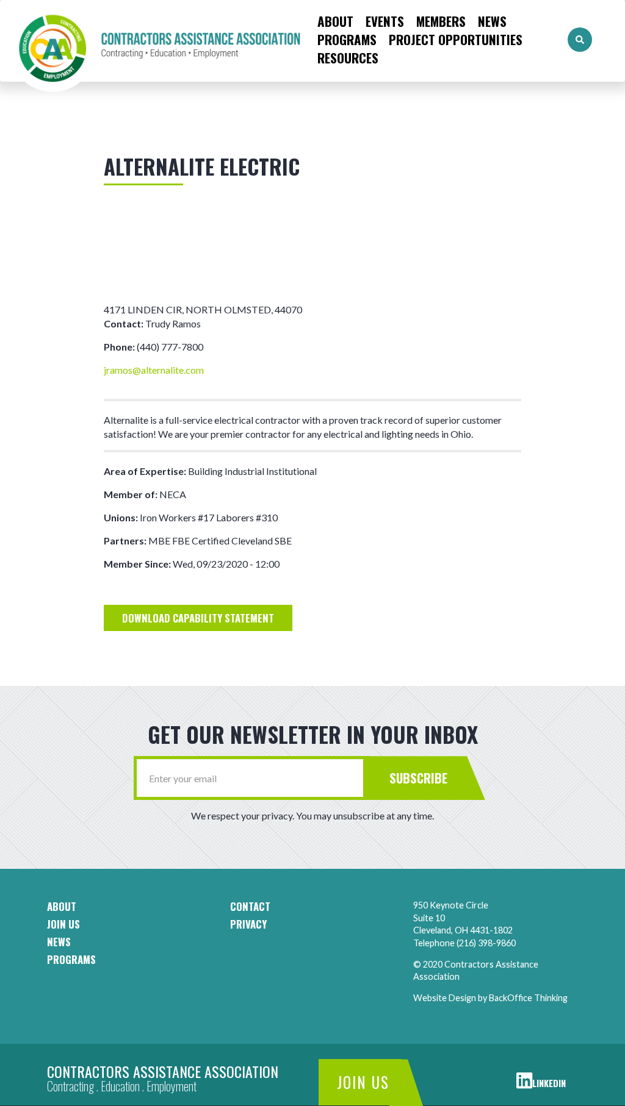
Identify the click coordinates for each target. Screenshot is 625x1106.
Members (441, 21)
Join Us (363, 1082)
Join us (63, 924)
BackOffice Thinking (528, 998)
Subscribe (418, 778)
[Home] (155, 40)
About (335, 21)
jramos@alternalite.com (154, 370)
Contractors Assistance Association (162, 1071)
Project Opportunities (455, 39)
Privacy (248, 924)
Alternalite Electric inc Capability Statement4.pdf (198, 618)
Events (385, 21)
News (492, 21)
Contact (250, 906)
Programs (347, 39)
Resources (347, 58)
